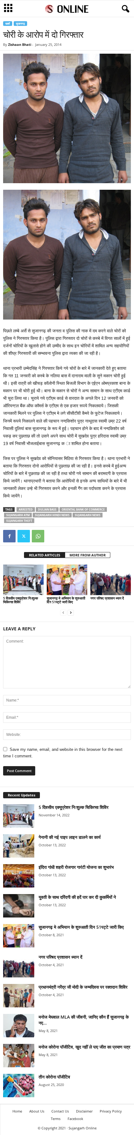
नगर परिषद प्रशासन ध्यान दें (107, 598)
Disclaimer (84, 1111)
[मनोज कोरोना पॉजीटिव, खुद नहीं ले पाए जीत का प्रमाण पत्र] (18, 1055)
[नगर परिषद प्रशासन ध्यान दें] (110, 580)
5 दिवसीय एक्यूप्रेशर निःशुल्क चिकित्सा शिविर (20, 600)
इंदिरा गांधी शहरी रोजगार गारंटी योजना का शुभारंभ (76, 867)
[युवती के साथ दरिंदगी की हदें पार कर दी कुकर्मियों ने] (18, 905)
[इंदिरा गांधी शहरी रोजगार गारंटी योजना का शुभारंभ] (18, 876)
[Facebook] (9, 536)
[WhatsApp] (38, 536)
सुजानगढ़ (20, 24)
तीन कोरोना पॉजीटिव (54, 1077)
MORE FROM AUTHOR (87, 555)
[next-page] (71, 612)
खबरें (7, 24)
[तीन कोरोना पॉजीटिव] (18, 1085)
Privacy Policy (111, 1111)
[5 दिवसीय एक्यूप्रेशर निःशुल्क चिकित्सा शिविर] (23, 580)
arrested (26, 509)
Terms (55, 1118)
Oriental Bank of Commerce (83, 509)
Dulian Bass (47, 509)
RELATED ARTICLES (44, 555)
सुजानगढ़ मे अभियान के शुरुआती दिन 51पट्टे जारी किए (66, 600)
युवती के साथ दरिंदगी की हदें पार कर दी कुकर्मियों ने (77, 897)
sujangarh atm (18, 515)
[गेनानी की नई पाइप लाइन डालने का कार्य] (18, 846)
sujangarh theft (19, 521)
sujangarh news (87, 515)
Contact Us (60, 1111)
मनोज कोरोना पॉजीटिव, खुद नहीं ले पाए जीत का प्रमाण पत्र (84, 1047)
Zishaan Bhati (19, 44)
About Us (36, 1111)
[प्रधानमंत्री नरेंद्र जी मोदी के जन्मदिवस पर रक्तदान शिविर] (18, 995)
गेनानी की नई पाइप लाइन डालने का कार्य (70, 837)
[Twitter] (23, 536)
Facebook (75, 1118)
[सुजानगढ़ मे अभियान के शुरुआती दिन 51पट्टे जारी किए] (67, 580)
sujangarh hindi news (52, 515)
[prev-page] (63, 612)
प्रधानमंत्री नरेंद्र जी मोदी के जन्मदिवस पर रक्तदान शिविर (83, 987)
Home (17, 1111)
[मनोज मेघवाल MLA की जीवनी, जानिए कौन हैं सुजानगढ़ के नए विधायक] (18, 1025)
